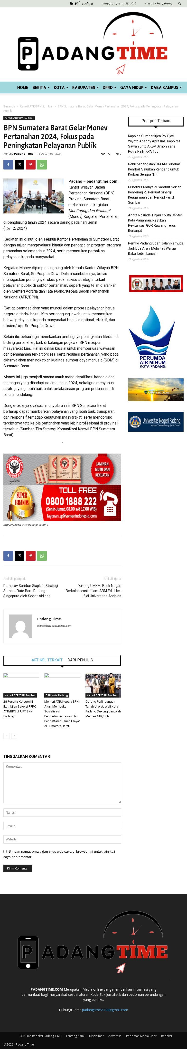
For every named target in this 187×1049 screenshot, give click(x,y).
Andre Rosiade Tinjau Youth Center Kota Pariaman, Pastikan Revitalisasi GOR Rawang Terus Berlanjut (155, 223)
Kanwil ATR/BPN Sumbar (36, 106)
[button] (180, 3)
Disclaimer (96, 1036)
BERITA (39, 87)
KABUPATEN (83, 87)
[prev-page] (6, 736)
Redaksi (166, 1036)
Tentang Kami (75, 1036)
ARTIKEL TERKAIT (47, 660)
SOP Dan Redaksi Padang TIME (40, 1036)
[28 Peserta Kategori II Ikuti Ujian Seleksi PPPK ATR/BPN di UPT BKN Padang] (21, 685)
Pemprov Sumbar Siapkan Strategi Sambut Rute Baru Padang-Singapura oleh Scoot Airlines (30, 590)
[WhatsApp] (42, 165)
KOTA (59, 87)
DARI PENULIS (80, 660)
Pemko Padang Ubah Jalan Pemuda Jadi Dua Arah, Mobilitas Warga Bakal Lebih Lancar (156, 248)
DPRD (108, 87)
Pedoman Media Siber (141, 1036)
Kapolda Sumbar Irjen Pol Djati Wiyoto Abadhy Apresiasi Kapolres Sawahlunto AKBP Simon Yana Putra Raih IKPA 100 (154, 143)
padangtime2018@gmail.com (105, 1009)
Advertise (115, 1036)
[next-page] (14, 736)
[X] (19, 165)
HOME (22, 87)
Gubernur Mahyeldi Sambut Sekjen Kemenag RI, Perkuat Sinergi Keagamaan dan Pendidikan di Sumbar (154, 194)
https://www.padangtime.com (54, 625)
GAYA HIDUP (131, 87)
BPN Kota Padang (57, 695)
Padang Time (23, 153)
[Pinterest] (31, 165)
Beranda (9, 106)
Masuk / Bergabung (158, 3)
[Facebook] (8, 165)
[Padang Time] (93, 44)
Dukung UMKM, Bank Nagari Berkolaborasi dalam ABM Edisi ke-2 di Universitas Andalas (93, 590)
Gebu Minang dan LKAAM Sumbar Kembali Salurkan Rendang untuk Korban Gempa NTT (154, 169)
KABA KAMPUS (164, 87)
